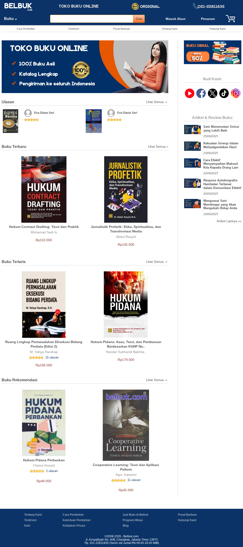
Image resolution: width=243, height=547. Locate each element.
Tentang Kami (169, 28)
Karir (27, 525)
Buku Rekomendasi (19, 380)
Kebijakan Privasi (74, 525)
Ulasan (8, 102)
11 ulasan (133, 480)
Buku (9, 19)
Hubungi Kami (217, 28)
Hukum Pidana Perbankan (44, 460)
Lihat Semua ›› (157, 102)
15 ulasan (52, 357)
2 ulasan (52, 471)
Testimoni (73, 28)
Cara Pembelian (26, 28)
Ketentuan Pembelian (77, 520)
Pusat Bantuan (121, 28)
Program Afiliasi (133, 520)
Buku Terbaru (14, 147)
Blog (126, 525)
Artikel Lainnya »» (229, 221)
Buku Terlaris (14, 262)
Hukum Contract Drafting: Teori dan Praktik (44, 227)
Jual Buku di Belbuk (135, 514)
